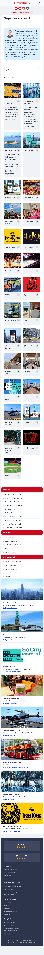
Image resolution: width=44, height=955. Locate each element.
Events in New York (11, 573)
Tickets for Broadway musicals (13, 886)
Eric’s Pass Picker (8, 925)
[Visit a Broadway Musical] (22, 813)
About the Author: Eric (10, 870)
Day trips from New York (13, 524)
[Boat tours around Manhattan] (22, 621)
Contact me (7, 933)
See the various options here (12, 672)
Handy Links (8, 919)
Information (7, 866)
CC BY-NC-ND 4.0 (32, 942)
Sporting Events (10, 552)
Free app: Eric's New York (13, 562)
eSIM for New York (11, 569)
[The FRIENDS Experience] (22, 685)
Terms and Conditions (10, 872)
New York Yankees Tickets (13, 505)
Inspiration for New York (12, 883)
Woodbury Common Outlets (14, 520)
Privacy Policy (7, 875)
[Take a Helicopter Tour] (22, 717)
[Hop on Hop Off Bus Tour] (22, 749)
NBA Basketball (8, 903)
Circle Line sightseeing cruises (12, 892)
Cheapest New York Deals (13, 528)
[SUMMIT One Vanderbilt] (22, 781)
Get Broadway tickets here (11, 831)
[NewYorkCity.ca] (22, 3)
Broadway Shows (10, 509)
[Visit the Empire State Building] (22, 589)
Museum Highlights (11, 548)
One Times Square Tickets (13, 517)
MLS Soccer (7, 914)
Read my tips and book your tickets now (15, 767)
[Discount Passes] (22, 653)
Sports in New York (10, 899)
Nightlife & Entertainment (13, 541)
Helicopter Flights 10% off (13, 494)
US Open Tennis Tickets (12, 513)
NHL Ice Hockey (8, 906)
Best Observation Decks (13, 545)
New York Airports (9, 895)
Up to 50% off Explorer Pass (14, 498)
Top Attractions (10, 537)
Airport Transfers (10, 565)
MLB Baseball (7, 908)
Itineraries (8, 577)
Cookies (6, 878)
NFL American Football (10, 911)
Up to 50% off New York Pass (14, 502)
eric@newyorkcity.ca (17, 57)
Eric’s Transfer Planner (10, 931)
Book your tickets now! (10, 608)
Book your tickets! (8, 799)
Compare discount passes (11, 928)
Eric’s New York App (9, 922)
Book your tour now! (9, 735)
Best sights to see (9, 889)
